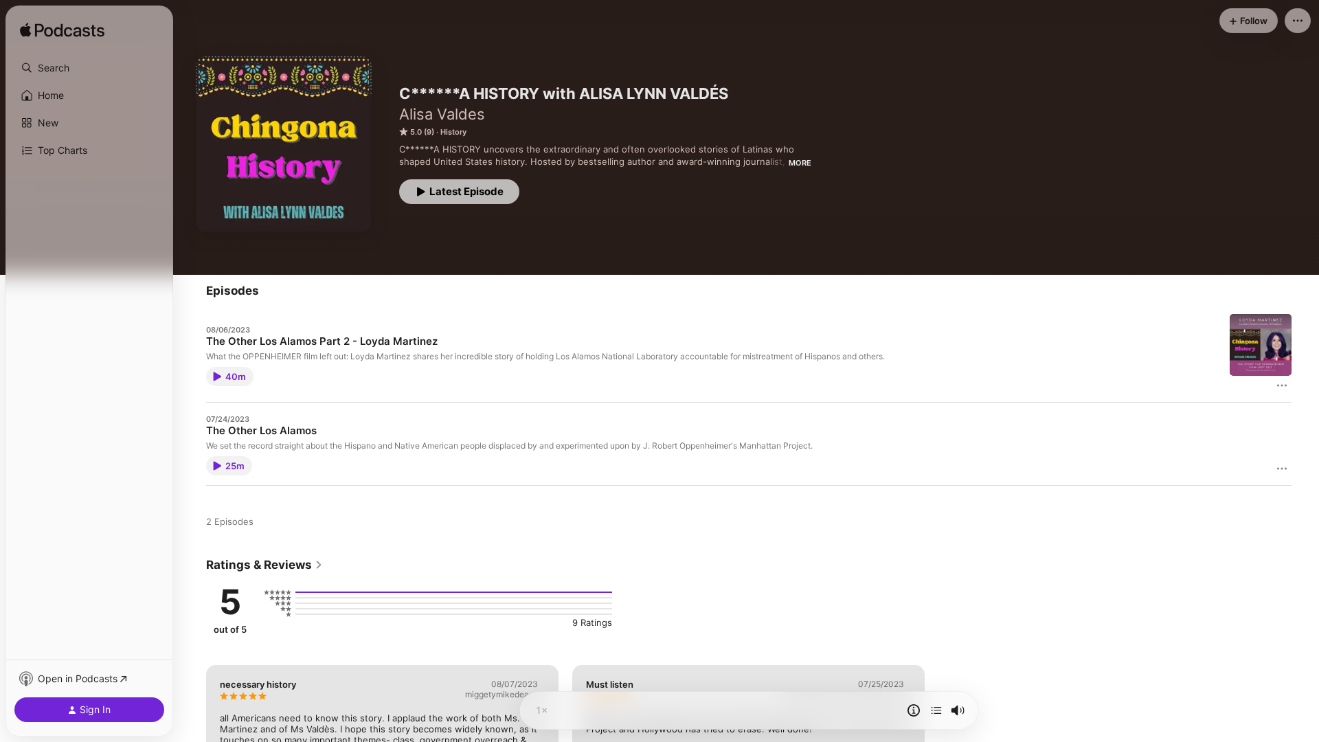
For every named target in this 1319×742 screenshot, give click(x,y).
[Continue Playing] (936, 710)
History (453, 132)
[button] (89, 68)
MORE (800, 163)
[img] (62, 31)
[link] (264, 564)
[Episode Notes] (913, 710)
